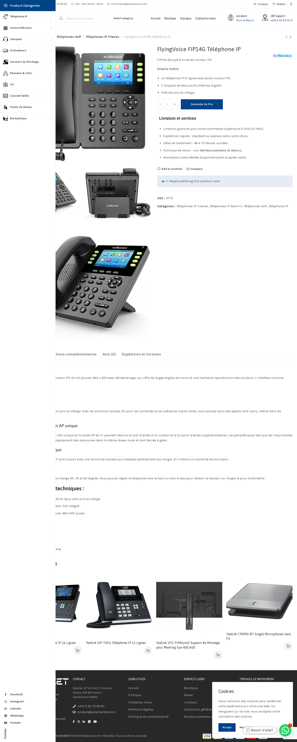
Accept (227, 727)
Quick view (74, 599)
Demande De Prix (202, 104)
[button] (77, 650)
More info (245, 727)
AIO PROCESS (105, 736)
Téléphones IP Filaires (102, 37)
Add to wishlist (172, 168)
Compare (196, 168)
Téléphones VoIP (69, 37)
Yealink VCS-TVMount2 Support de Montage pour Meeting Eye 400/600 (188, 645)
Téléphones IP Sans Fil (226, 206)
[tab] (69, 354)
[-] (160, 104)
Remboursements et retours (220, 150)
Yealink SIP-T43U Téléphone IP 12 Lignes (116, 643)
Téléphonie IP (278, 206)
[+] (175, 104)
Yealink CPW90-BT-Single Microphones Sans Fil (258, 636)
